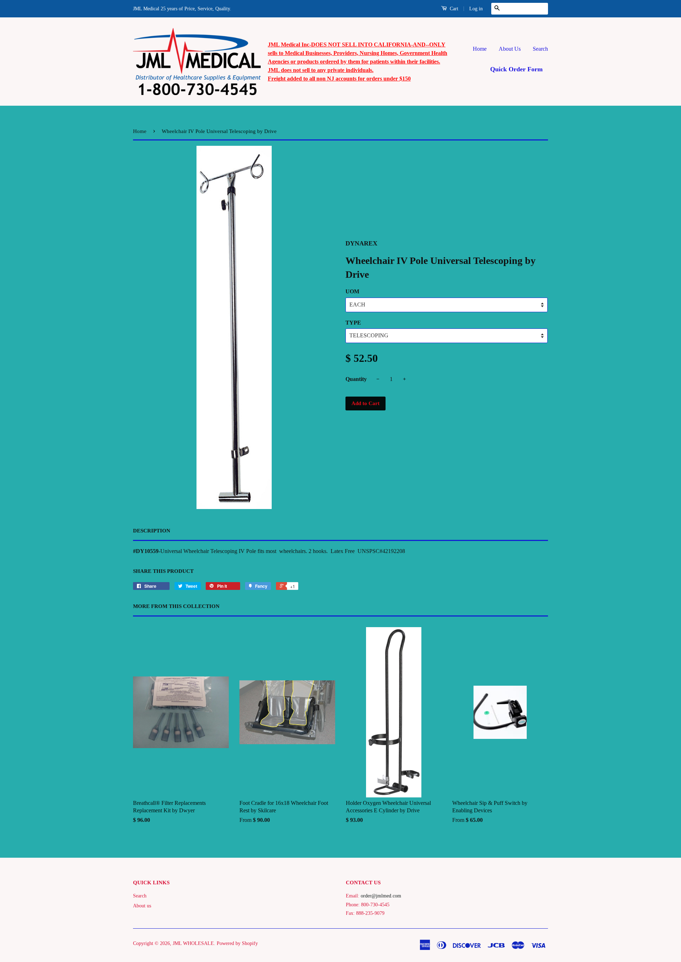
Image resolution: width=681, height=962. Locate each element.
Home (480, 49)
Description (151, 530)
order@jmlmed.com (381, 896)
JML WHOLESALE (193, 943)
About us (142, 905)
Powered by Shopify (237, 943)
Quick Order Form (516, 69)
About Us (510, 49)
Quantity (356, 379)
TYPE (353, 323)
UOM (352, 291)
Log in (476, 8)
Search (540, 49)
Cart (453, 8)
